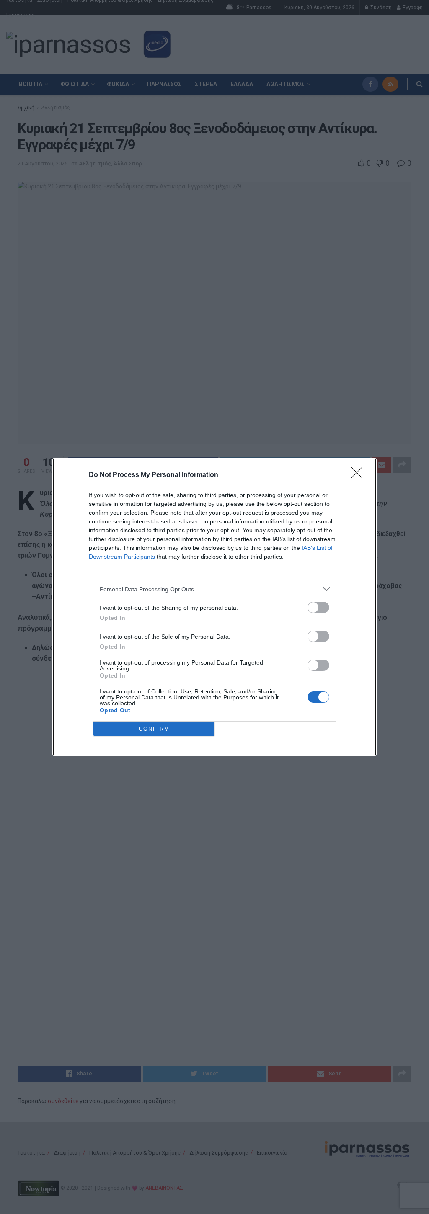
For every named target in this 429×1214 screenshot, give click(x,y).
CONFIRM (154, 729)
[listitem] (214, 589)
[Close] (359, 475)
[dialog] (214, 607)
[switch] (318, 607)
